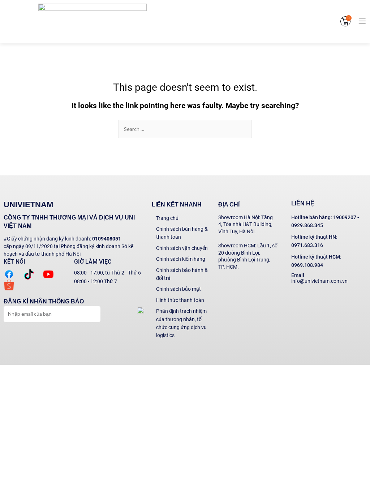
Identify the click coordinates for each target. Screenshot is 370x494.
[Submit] (91, 313)
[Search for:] (185, 129)
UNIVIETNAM (28, 204)
